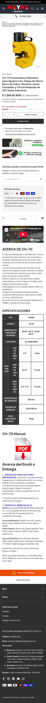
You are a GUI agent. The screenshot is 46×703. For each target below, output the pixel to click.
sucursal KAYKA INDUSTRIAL (22, 508)
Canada (5, 616)
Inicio (3, 22)
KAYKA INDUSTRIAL (13, 697)
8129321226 (16, 637)
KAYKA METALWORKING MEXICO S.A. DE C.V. (21, 631)
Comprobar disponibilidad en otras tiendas (20, 134)
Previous (3, 218)
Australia (5, 611)
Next (42, 218)
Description (23, 219)
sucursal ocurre (34, 477)
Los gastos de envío (24, 99)
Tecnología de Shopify (27, 697)
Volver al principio (23, 580)
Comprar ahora (23, 121)
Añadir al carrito (31, 114)
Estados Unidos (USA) (11, 620)
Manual (20, 434)
